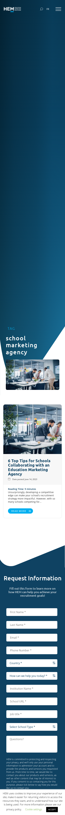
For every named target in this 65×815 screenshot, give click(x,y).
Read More (18, 511)
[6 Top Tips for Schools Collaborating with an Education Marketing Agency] (32, 429)
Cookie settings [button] (33, 809)
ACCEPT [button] (52, 809)
